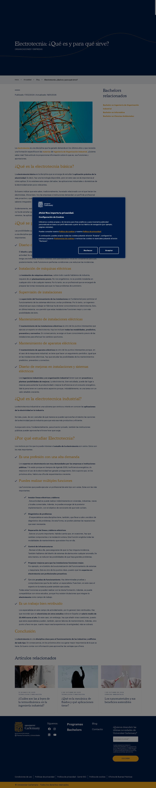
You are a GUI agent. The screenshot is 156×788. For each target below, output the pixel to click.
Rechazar (88, 250)
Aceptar (109, 250)
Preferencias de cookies (64, 238)
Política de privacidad (92, 231)
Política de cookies (67, 231)
